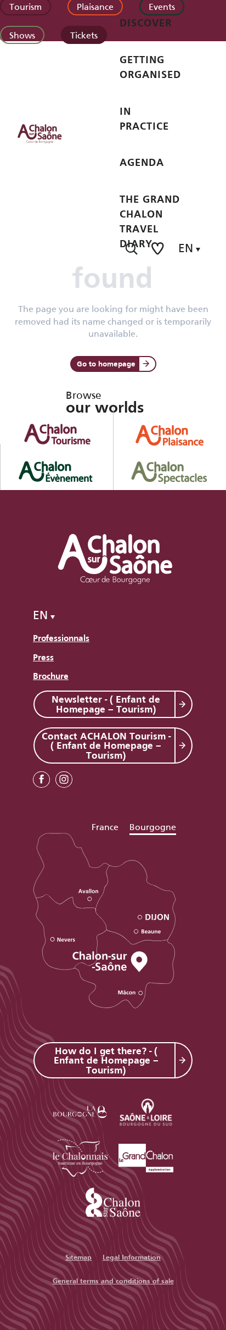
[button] (131, 248)
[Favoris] (158, 248)
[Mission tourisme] (145, 1110)
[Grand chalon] (145, 1156)
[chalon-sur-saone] (50, 133)
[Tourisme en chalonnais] (80, 1156)
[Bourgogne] (80, 1110)
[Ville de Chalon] (113, 1200)
